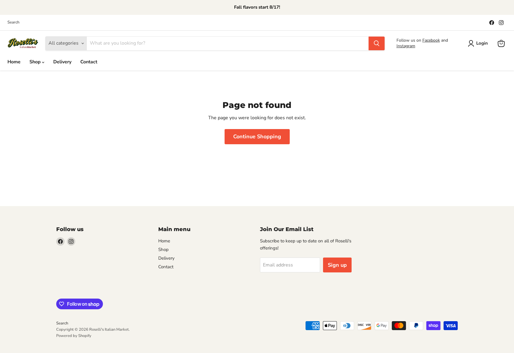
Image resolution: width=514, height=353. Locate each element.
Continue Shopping (257, 136)
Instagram (406, 46)
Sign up (337, 265)
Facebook (431, 40)
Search (13, 22)
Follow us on (409, 40)
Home (14, 62)
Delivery (62, 62)
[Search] (377, 43)
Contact (88, 62)
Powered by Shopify (73, 335)
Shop (35, 62)
